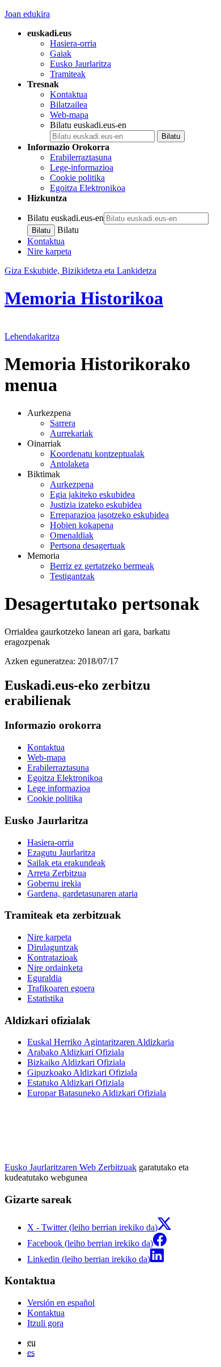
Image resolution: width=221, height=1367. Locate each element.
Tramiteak (68, 74)
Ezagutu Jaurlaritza (61, 852)
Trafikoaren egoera (61, 988)
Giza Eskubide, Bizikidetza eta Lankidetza (80, 270)
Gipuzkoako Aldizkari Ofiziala (82, 1072)
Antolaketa (69, 464)
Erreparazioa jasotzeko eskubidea (109, 515)
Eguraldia (44, 978)
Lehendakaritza (32, 336)
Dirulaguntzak (52, 947)
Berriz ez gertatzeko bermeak (102, 566)
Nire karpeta (49, 251)
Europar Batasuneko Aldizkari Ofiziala (96, 1093)
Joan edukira (27, 14)
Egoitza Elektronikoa (87, 188)
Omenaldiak (72, 535)
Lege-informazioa (81, 167)
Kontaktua (68, 94)
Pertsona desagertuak (87, 545)
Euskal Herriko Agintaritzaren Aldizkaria (100, 1042)
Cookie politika (77, 177)
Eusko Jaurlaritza (80, 64)
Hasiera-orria (73, 43)
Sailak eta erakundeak (66, 863)
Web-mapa (69, 115)
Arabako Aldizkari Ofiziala (75, 1052)
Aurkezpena (72, 484)
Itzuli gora (45, 1323)
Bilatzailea (68, 104)
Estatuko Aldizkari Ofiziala (75, 1083)
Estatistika (45, 998)
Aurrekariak (71, 433)
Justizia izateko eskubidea (96, 505)
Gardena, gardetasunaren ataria (82, 893)
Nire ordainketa (55, 968)
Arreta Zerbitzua (56, 873)
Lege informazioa (58, 788)
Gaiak (60, 53)
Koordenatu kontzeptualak (97, 454)
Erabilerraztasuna (81, 157)
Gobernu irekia (54, 883)
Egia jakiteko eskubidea (92, 494)
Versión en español (61, 1302)
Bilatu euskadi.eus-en (88, 125)
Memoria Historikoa (84, 298)
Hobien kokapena (81, 525)
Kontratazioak (52, 957)
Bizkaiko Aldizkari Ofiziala (76, 1062)
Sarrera (62, 423)
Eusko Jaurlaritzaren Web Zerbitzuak (71, 1167)
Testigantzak (72, 576)
